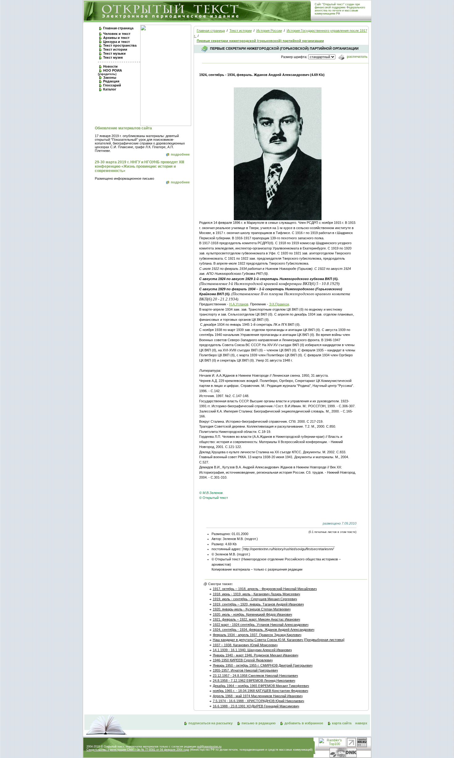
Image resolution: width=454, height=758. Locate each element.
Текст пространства (120, 45)
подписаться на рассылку (210, 723)
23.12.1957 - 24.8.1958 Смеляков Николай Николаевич (255, 675)
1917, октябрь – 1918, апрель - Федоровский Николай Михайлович (265, 589)
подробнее (180, 154)
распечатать (357, 56)
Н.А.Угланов (238, 304)
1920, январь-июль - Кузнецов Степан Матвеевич (252, 609)
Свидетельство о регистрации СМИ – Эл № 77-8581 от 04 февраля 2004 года (137, 749)
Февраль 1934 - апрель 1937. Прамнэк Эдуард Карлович (257, 635)
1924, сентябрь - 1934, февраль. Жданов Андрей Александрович (263, 629)
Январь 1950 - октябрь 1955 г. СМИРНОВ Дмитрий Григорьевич (263, 665)
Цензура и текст (116, 42)
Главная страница (118, 28)
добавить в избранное (303, 723)
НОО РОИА (110, 72)
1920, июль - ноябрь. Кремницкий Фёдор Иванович (252, 614)
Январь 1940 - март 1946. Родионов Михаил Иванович (255, 655)
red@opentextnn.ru (209, 746)
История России (269, 30)
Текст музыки (114, 53)
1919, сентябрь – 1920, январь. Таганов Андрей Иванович (258, 604)
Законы (109, 77)
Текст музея (113, 57)
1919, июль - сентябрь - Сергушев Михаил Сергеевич (255, 599)
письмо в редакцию (258, 723)
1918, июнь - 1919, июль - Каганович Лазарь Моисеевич (256, 594)
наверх (361, 723)
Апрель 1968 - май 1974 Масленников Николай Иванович (258, 696)
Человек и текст (116, 34)
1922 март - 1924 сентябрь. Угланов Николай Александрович (261, 624)
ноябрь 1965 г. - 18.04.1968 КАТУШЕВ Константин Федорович (260, 691)
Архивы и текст (116, 38)
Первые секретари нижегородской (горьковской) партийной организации (260, 41)
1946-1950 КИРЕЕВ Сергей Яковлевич (243, 660)
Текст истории (115, 49)
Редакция (111, 81)
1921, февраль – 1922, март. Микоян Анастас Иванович (256, 619)
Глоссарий (112, 85)
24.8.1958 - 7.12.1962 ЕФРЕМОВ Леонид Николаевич (254, 680)
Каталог (109, 89)
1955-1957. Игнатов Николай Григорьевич (245, 670)
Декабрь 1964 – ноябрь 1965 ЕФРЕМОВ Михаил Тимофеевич (261, 686)
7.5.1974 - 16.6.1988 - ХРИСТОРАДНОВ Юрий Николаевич (258, 701)
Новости (110, 66)
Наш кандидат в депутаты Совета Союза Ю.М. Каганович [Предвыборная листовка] (278, 640)
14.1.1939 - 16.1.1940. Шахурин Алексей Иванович (252, 650)
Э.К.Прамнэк (279, 304)
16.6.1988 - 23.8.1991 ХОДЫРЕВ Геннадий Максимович (256, 706)
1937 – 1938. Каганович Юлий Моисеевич (245, 645)
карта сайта (341, 723)
